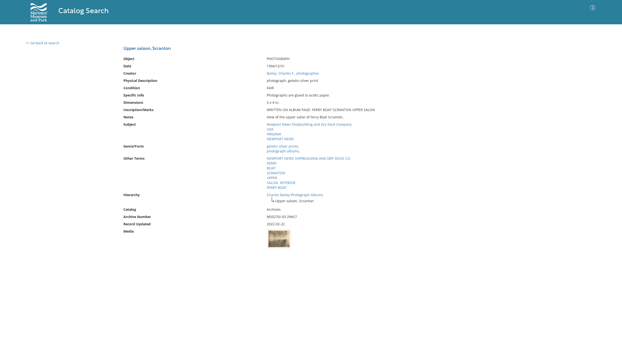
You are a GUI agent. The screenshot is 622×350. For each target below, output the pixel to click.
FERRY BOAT (277, 187)
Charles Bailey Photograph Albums (295, 194)
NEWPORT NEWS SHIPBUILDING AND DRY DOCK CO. (309, 158)
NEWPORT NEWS (280, 139)
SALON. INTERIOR (281, 182)
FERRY (272, 163)
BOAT (271, 168)
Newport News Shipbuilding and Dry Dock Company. (310, 124)
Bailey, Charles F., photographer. (293, 73)
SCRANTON (276, 173)
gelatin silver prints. (283, 146)
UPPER (272, 177)
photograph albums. (283, 151)
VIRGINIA (274, 134)
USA (270, 129)
